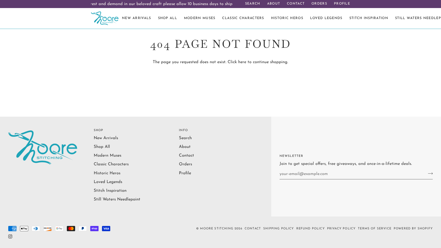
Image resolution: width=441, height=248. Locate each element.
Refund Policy (310, 228)
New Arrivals (106, 138)
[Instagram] (10, 236)
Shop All (102, 147)
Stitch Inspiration (110, 191)
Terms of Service (374, 228)
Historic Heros (107, 173)
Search (185, 138)
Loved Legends (108, 182)
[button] (369, 18)
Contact (186, 155)
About (185, 147)
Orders (185, 164)
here (242, 62)
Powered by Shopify (413, 228)
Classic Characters (111, 164)
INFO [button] (183, 130)
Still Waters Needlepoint (117, 199)
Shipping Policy (278, 228)
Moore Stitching (216, 228)
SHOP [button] (98, 130)
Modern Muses (107, 155)
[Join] (429, 173)
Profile (185, 173)
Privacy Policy (341, 228)
